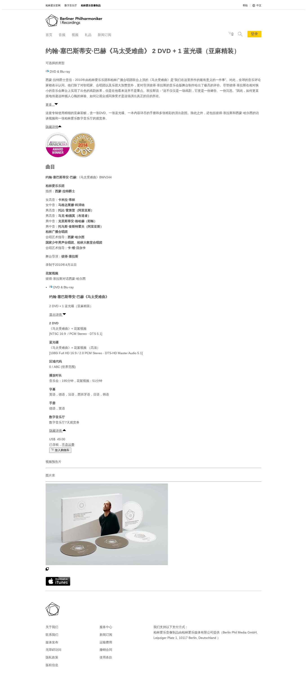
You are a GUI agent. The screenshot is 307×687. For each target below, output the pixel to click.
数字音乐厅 (71, 5)
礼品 (88, 35)
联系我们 (52, 634)
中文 (258, 5)
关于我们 (52, 627)
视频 (75, 35)
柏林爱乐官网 (53, 5)
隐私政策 (52, 657)
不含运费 (68, 444)
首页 (49, 35)
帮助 (245, 5)
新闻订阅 (104, 35)
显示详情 (56, 314)
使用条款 (106, 657)
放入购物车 (61, 450)
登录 (254, 34)
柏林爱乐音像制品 (91, 5)
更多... (50, 104)
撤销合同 (106, 649)
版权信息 (52, 665)
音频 (62, 35)
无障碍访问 (53, 649)
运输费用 (106, 642)
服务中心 (106, 627)
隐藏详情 (52, 127)
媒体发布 (52, 642)
